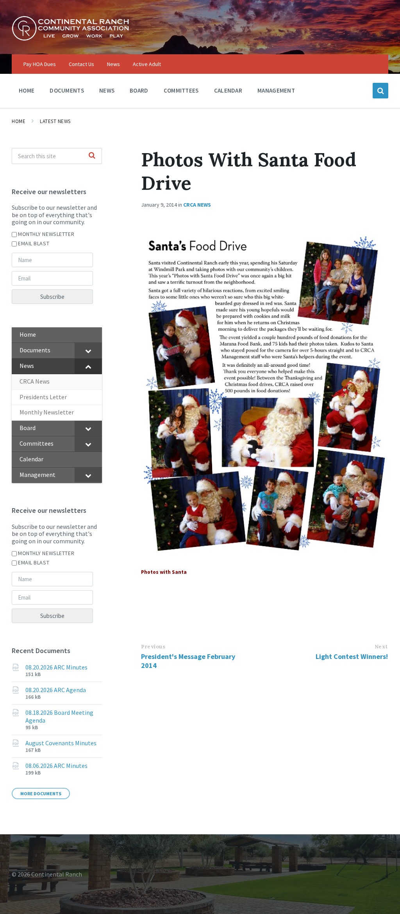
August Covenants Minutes (60, 743)
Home (18, 121)
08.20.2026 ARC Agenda (55, 690)
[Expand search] (380, 90)
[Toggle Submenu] (88, 350)
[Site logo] (70, 39)
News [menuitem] (113, 64)
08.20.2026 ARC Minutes (56, 667)
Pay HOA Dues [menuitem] (39, 64)
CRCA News (197, 204)
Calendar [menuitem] (228, 90)
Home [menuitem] (26, 90)
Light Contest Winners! (352, 656)
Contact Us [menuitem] (81, 64)
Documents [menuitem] (67, 90)
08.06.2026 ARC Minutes (56, 765)
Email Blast (33, 243)
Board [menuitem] (139, 90)
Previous (153, 646)
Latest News (55, 121)
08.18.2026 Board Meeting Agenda (59, 716)
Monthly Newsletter (46, 233)
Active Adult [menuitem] (147, 64)
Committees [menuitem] (181, 90)
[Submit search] (92, 156)
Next (381, 646)
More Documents (40, 793)
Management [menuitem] (276, 90)
